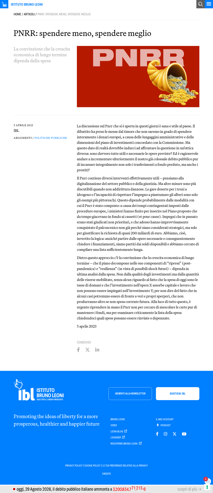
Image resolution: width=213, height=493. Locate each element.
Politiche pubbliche (50, 137)
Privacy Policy (73, 466)
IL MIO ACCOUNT (165, 419)
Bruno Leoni (117, 419)
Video (113, 425)
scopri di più (187, 489)
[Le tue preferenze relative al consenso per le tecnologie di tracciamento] (207, 487)
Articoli (29, 14)
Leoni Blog (116, 431)
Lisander (115, 437)
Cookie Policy (92, 466)
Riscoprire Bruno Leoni (124, 444)
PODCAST (165, 425)
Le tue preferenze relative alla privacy (125, 466)
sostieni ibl (178, 393)
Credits (106, 474)
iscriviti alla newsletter (130, 393)
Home (17, 14)
